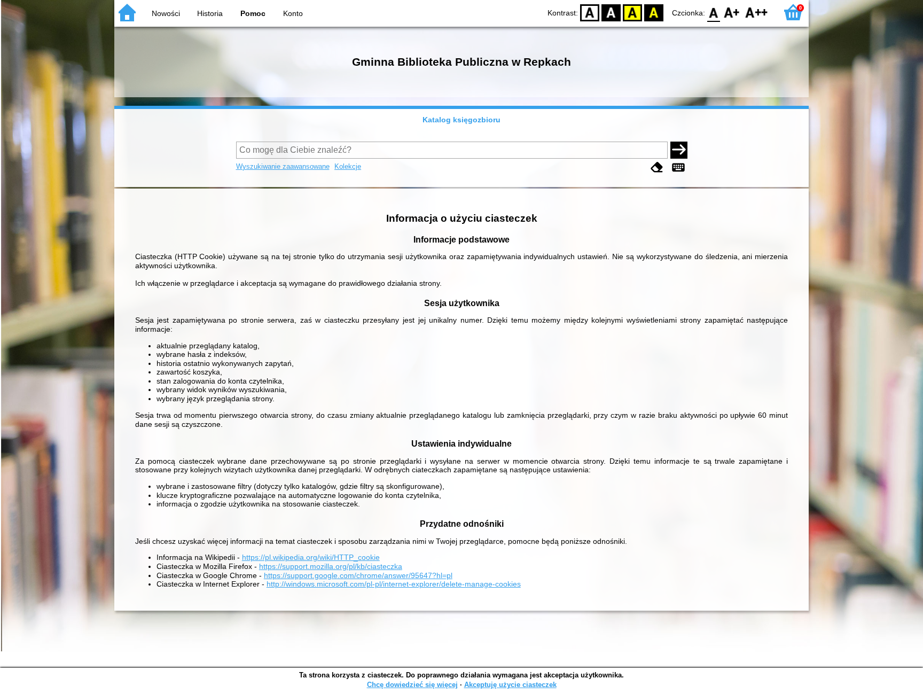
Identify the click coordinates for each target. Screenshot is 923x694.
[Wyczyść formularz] (657, 167)
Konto (293, 13)
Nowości (166, 13)
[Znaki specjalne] (678, 167)
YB (632, 12)
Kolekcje (347, 166)
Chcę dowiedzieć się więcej (412, 685)
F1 (732, 12)
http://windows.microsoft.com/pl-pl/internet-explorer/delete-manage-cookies (394, 584)
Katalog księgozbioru (461, 119)
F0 (714, 12)
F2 (757, 12)
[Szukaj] (678, 150)
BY (654, 12)
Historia (210, 13)
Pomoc (252, 13)
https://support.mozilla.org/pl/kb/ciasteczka (330, 566)
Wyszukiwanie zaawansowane (283, 166)
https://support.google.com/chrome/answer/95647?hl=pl (358, 575)
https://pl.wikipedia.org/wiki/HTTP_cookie (311, 557)
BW (611, 12)
